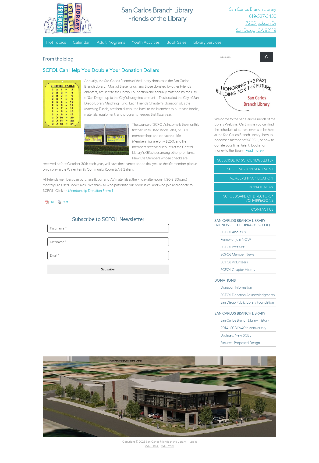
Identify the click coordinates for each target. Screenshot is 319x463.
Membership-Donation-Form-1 (90, 190)
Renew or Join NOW (235, 239)
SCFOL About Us (233, 232)
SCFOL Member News (237, 254)
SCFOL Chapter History (237, 269)
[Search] (266, 57)
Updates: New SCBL (235, 335)
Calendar (81, 42)
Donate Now (261, 187)
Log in (193, 441)
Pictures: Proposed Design (240, 343)
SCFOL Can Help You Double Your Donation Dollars (101, 70)
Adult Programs (111, 42)
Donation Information (236, 287)
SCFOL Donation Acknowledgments (247, 295)
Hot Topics (56, 42)
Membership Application (251, 178)
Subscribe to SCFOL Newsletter (245, 160)
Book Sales (176, 42)
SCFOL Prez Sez (232, 247)
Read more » (254, 150)
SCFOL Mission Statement (250, 169)
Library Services (207, 42)
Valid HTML (152, 446)
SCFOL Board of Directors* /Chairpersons (248, 198)
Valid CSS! (167, 446)
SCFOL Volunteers (234, 262)
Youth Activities (146, 42)
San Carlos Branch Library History (244, 320)
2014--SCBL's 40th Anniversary (243, 328)
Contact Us (262, 209)
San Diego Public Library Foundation (247, 302)
